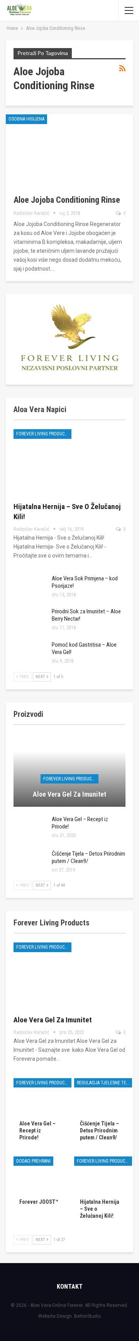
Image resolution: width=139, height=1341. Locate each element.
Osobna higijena (26, 119)
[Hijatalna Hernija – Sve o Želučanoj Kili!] (69, 461)
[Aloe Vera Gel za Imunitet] (69, 770)
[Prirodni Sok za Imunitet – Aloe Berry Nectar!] (30, 620)
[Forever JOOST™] (39, 1174)
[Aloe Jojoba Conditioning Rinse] (62, 150)
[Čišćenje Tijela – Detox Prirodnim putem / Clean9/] (30, 862)
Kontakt (70, 1286)
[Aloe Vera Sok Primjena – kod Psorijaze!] (30, 587)
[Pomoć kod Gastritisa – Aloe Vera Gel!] (30, 653)
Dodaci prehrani (33, 1161)
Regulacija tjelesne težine (104, 1083)
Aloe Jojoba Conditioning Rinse (67, 200)
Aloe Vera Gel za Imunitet (69, 794)
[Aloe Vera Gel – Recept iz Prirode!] (30, 828)
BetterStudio (87, 1316)
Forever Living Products (43, 434)
